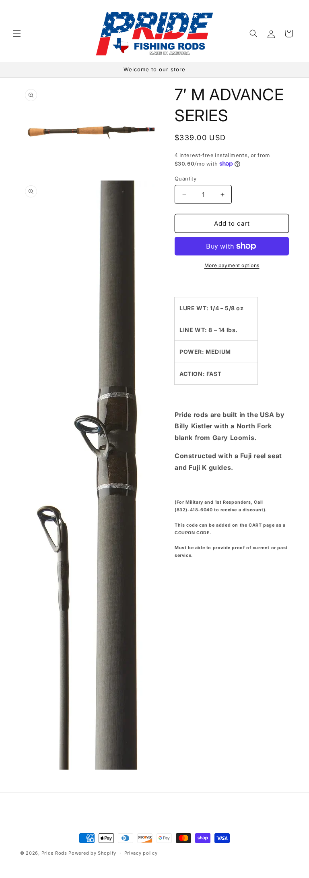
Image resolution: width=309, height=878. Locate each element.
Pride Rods (54, 853)
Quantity (185, 178)
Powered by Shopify (92, 853)
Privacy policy (141, 853)
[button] (17, 33)
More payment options (232, 265)
